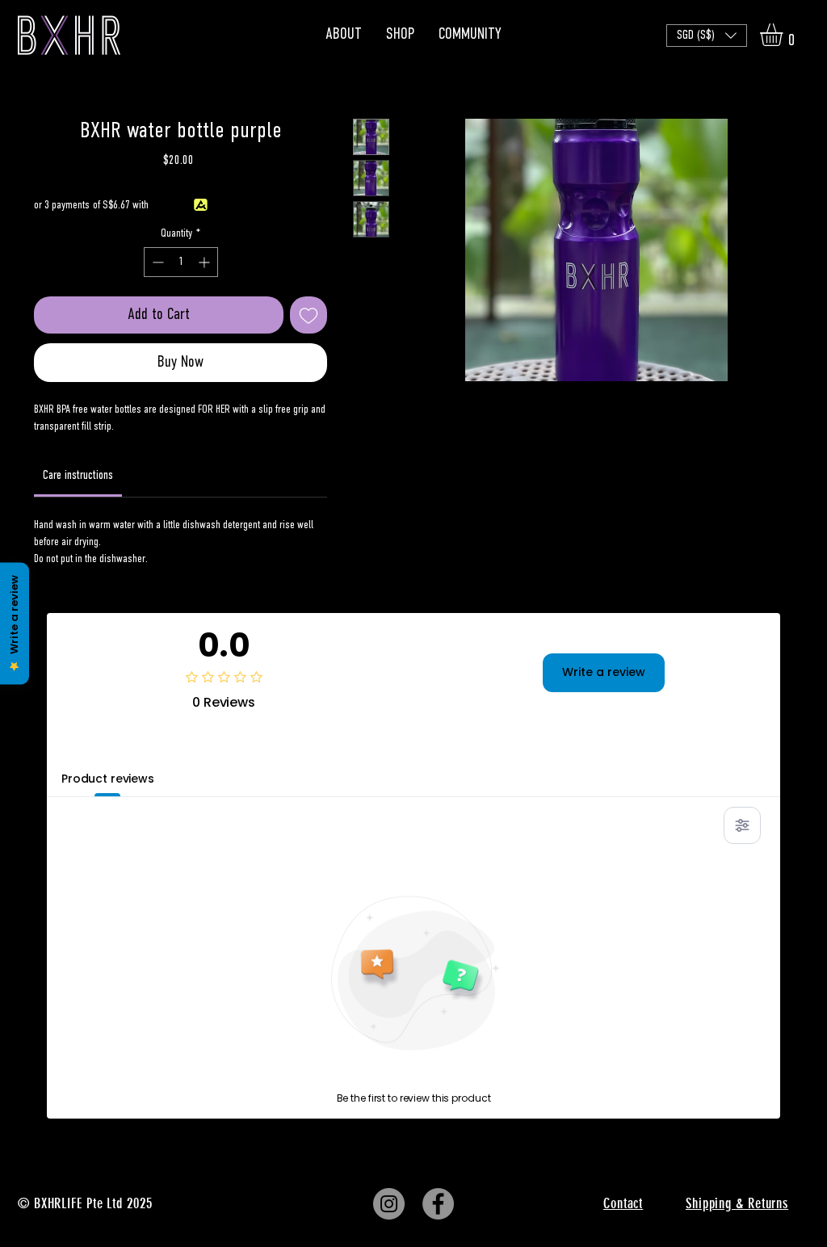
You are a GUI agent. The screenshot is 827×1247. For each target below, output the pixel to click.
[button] (706, 35)
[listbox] (706, 35)
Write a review (603, 672)
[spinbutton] (180, 262)
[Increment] (205, 262)
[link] (78, 475)
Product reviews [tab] (107, 778)
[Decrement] (156, 262)
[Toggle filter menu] (742, 825)
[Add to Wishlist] (308, 315)
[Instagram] (389, 1204)
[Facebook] (438, 1204)
